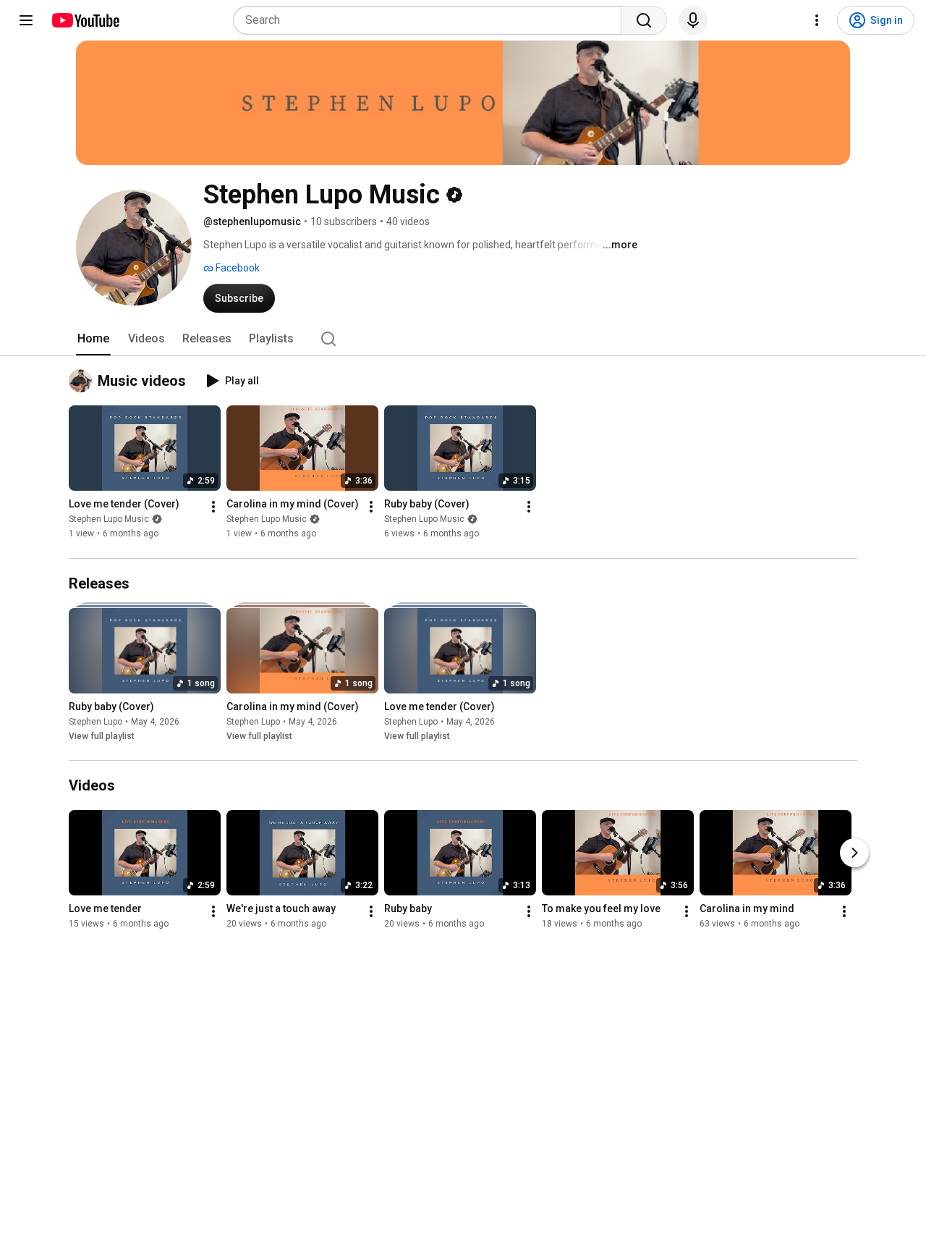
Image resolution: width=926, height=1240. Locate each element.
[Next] (854, 852)
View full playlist (102, 736)
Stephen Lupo (95, 722)
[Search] (644, 20)
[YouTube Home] (85, 20)
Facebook (236, 268)
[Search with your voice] (693, 20)
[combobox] (431, 20)
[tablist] (463, 338)
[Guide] (26, 20)
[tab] (93, 338)
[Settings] (816, 20)
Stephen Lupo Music (109, 520)
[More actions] (213, 507)
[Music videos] (83, 380)
